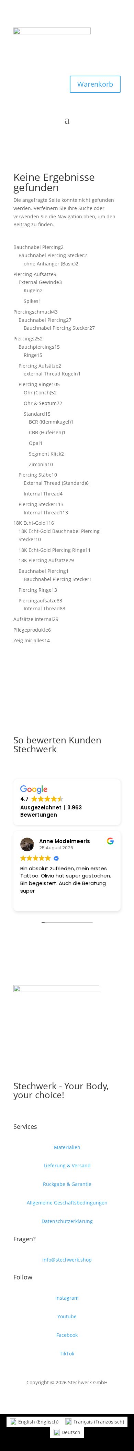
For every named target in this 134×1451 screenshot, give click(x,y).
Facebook (67, 1335)
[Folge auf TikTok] (80, 67)
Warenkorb (95, 84)
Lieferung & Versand (67, 1165)
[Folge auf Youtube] (53, 67)
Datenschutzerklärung (67, 1221)
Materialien (67, 1147)
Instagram (67, 1298)
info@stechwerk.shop (67, 1259)
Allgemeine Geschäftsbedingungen (67, 1202)
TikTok (67, 1353)
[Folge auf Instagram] (67, 67)
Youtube (67, 1316)
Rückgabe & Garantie (67, 1184)
